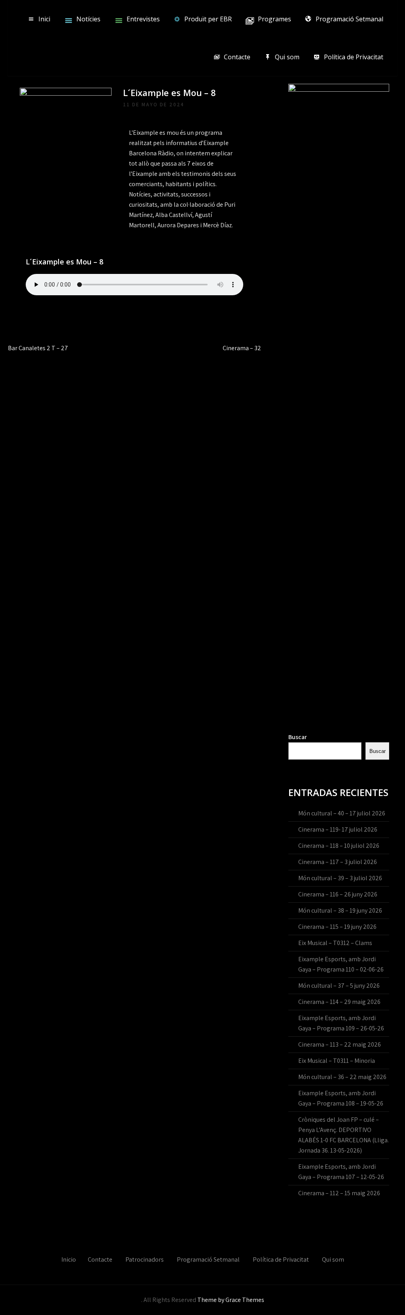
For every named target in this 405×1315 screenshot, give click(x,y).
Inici (44, 19)
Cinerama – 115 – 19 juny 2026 (337, 927)
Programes (274, 19)
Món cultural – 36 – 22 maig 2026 (342, 1077)
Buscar (297, 737)
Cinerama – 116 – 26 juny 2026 (337, 894)
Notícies (88, 19)
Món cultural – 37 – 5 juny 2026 (339, 985)
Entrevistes (143, 19)
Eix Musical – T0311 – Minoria (336, 1061)
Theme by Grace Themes (230, 1300)
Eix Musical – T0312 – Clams (335, 943)
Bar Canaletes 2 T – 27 (38, 348)
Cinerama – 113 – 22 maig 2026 (339, 1044)
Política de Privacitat (353, 57)
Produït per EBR (208, 19)
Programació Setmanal (349, 19)
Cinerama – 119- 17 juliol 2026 (337, 829)
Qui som (287, 57)
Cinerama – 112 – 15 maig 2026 (339, 1193)
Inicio (68, 1259)
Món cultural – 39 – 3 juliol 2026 (340, 878)
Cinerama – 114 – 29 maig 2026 (339, 1002)
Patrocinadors (144, 1259)
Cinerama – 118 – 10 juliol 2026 (338, 845)
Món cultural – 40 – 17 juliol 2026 (341, 813)
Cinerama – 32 (242, 348)
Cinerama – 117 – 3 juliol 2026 (337, 862)
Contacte (237, 57)
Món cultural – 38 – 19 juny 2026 (340, 910)
